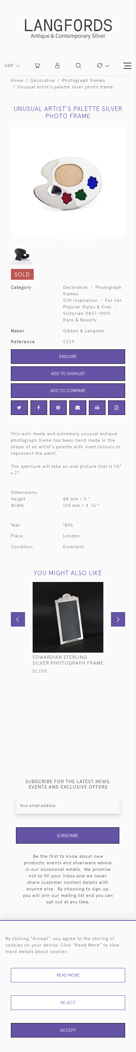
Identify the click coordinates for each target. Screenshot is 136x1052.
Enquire (68, 356)
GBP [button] (9, 65)
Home (17, 80)
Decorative (42, 80)
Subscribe (67, 835)
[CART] (37, 66)
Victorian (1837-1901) (86, 313)
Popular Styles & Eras (87, 306)
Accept (68, 1030)
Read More (68, 975)
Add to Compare (68, 390)
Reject (68, 1002)
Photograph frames (83, 80)
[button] (58, 66)
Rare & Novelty (80, 320)
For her (113, 300)
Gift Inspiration (80, 300)
